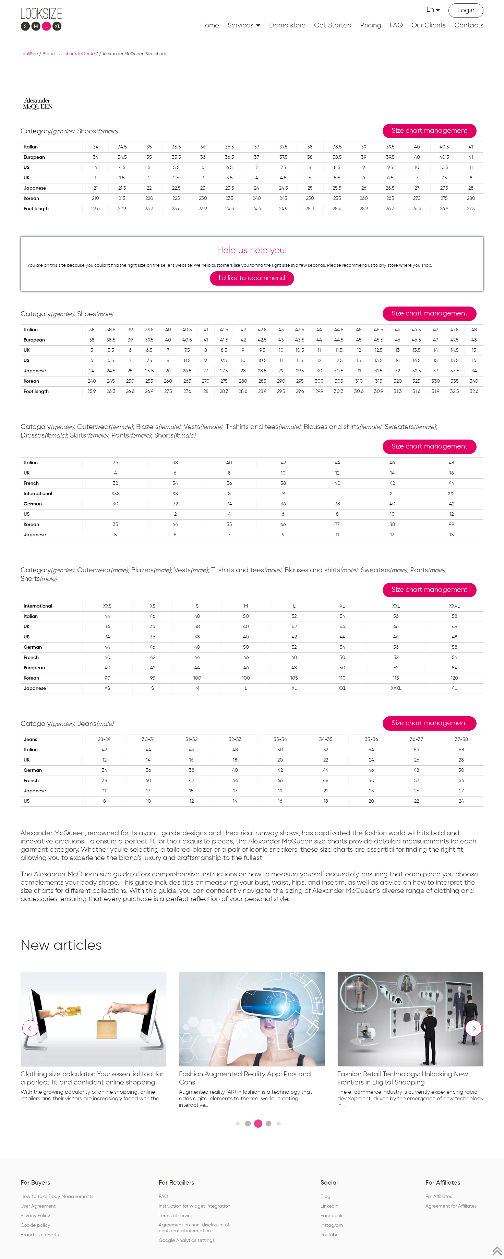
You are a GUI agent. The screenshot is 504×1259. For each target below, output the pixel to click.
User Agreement (38, 1206)
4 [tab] (268, 1123)
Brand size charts (40, 1235)
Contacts (468, 25)
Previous (30, 1028)
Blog (326, 1196)
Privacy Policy (35, 1215)
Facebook (332, 1215)
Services (240, 25)
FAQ (396, 25)
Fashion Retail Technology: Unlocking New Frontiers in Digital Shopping (402, 1078)
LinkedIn (329, 1206)
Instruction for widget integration (194, 1206)
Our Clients (428, 25)
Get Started (333, 25)
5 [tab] (279, 1124)
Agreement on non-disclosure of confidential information (194, 1228)
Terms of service (176, 1215)
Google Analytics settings (187, 1240)
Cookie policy (35, 1225)
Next (473, 1028)
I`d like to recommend (252, 278)
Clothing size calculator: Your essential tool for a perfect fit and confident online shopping (92, 1078)
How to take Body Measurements (57, 1196)
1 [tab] (238, 1124)
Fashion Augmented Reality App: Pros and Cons (245, 1078)
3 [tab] (258, 1123)
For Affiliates (438, 1196)
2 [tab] (248, 1123)
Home (209, 25)
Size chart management (430, 130)
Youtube (330, 1235)
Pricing (370, 25)
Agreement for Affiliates (451, 1206)
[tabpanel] (100, 1038)
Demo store (287, 25)
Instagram (332, 1225)
